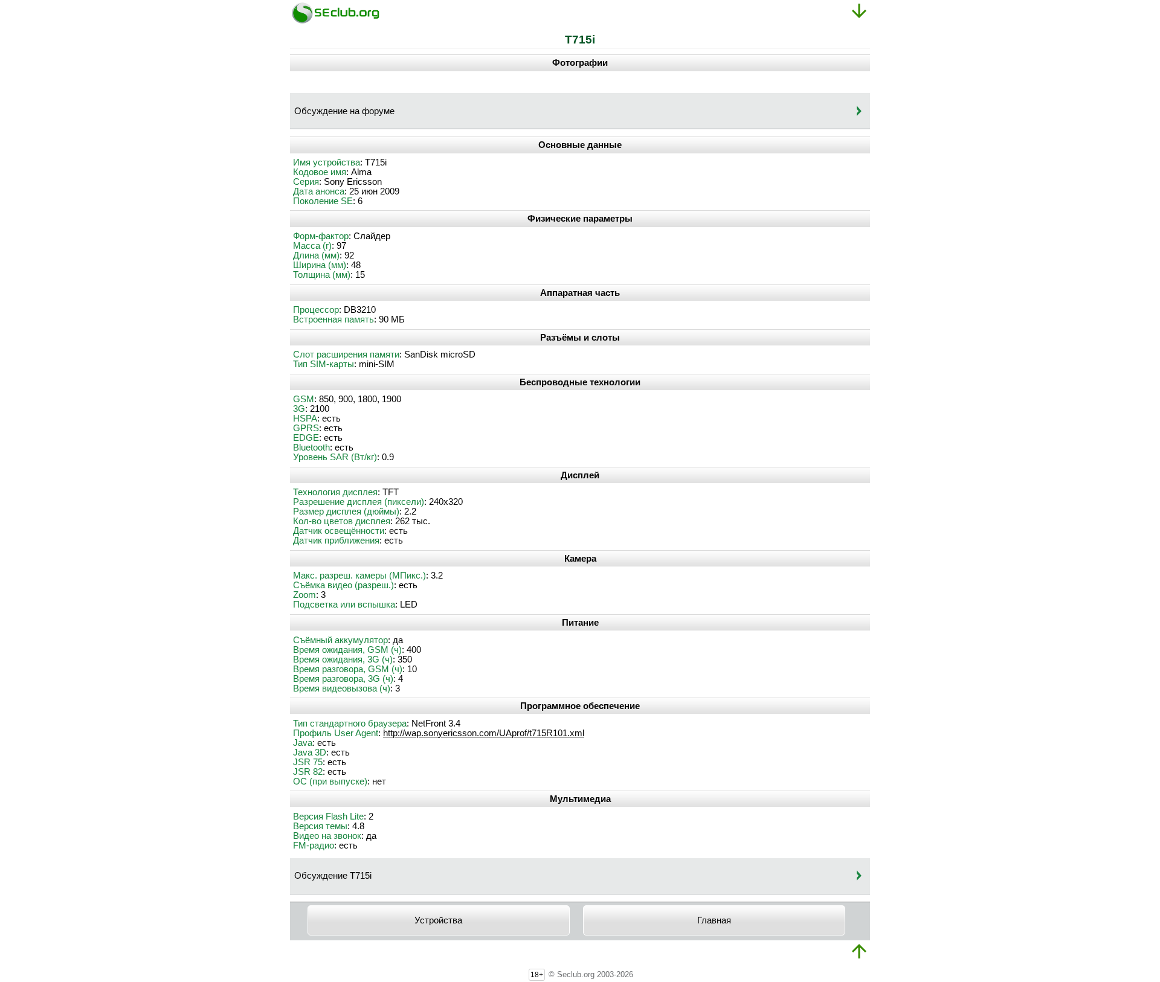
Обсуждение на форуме (344, 111)
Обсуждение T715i (333, 876)
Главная (714, 920)
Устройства (438, 920)
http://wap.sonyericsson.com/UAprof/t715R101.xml (483, 733)
